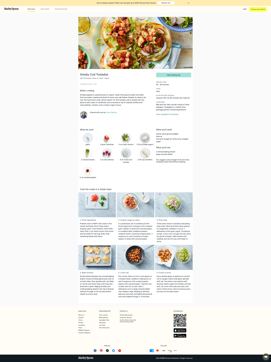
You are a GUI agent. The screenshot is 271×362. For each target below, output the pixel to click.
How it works (45, 9)
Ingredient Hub (104, 320)
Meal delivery (103, 317)
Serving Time (161, 82)
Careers (81, 317)
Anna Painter (111, 112)
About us (81, 315)
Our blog (102, 325)
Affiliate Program (83, 330)
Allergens (160, 102)
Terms (80, 320)
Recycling (102, 322)
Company (81, 325)
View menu (31, 9)
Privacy (80, 322)
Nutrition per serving (165, 95)
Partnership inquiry (126, 315)
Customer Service (61, 9)
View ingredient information (167, 114)
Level (158, 89)
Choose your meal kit (258, 9)
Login (245, 9)
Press (80, 327)
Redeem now (166, 3)
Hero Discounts (104, 327)
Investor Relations (84, 333)
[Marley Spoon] (85, 358)
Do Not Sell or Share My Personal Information (128, 321)
